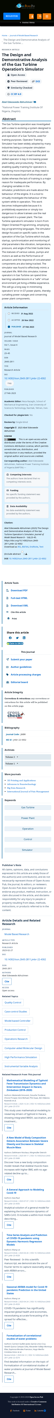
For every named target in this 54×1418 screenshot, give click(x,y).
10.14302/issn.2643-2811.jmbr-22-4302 (25, 378)
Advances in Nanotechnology (21, 784)
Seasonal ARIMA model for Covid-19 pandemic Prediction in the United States (27, 1290)
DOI (38, 81)
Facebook (16, 1411)
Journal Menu (27, 22)
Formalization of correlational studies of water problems (24, 1337)
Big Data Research (16, 788)
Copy (10, 383)
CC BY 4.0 (16, 94)
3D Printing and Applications (21, 780)
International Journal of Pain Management (28, 791)
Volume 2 (10, 757)
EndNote (34, 546)
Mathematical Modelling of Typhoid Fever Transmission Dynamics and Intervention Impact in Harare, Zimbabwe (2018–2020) (27, 1085)
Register (12, 16)
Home (4, 35)
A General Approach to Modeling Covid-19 (25, 1191)
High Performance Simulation (21, 1057)
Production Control (15, 1029)
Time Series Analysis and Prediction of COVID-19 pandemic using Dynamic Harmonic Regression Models (27, 1239)
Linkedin (40, 1411)
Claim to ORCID (16, 643)
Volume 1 (10, 763)
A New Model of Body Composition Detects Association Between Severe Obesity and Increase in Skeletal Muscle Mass (27, 1142)
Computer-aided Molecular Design (23, 1048)
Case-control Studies (16, 1011)
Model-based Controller (18, 1020)
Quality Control (13, 1002)
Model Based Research (16, 934)
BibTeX (25, 546)
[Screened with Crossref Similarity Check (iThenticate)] (15, 714)
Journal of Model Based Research (24, 35)
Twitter (28, 1411)
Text (41, 546)
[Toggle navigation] (47, 16)
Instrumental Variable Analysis (21, 1066)
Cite (7, 981)
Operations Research (16, 1039)
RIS (19, 546)
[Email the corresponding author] (34, 102)
